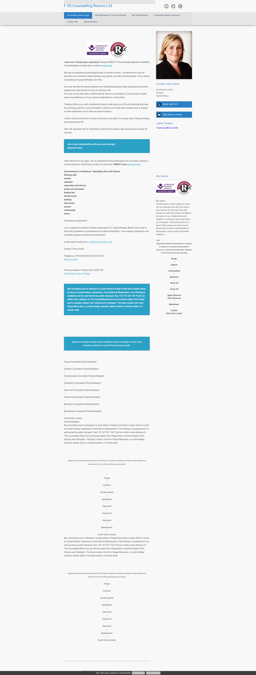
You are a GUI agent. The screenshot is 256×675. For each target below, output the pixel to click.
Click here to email (172, 114)
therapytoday (106, 65)
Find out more (153, 673)
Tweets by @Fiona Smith (167, 128)
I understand (138, 673)
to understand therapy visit (99, 242)
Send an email (70, 259)
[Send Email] (166, 6)
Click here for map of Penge (77, 273)
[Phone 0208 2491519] (180, 6)
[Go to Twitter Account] (173, 6)
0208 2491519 (170, 104)
